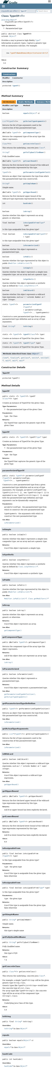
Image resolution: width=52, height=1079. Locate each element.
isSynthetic (28, 279)
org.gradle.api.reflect (9, 11)
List (4, 121)
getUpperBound (29, 192)
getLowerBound (29, 161)
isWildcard (28, 290)
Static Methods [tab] (25, 102)
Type (42, 223)
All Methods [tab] (9, 102)
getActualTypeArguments (34, 121)
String (5, 152)
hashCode (27, 203)
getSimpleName (29, 184)
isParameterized (30, 245)
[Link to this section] (30, 68)
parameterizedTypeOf (32, 304)
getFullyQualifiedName (33, 152)
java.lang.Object (8, 20)
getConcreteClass (31, 144)
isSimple (27, 268)
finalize (14, 358)
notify (35, 358)
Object (12, 36)
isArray (26, 211)
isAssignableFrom (31, 223)
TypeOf (23, 11)
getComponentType (31, 133)
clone (4, 358)
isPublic (27, 257)
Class (4, 144)
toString (27, 326)
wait (7, 361)
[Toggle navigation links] (3, 6)
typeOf (26, 334)
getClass (25, 358)
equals (26, 113)
